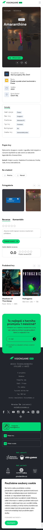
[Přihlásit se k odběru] (34, 339)
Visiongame (7, 11)
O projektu (22, 373)
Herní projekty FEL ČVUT (20, 75)
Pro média (21, 387)
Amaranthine (17, 11)
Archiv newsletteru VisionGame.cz (21, 398)
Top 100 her (21, 394)
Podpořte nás (21, 380)
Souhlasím (11, 523)
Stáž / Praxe (21, 383)
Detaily (7, 107)
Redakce (21, 376)
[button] (34, 185)
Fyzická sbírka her (21, 391)
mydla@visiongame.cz (21, 407)
